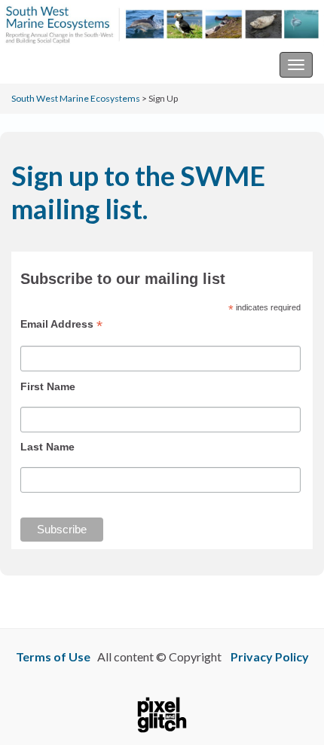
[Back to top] (290, 711)
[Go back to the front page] (162, 23)
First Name (47, 386)
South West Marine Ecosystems (93, 64)
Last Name (47, 447)
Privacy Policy (270, 656)
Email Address (61, 324)
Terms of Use (53, 656)
